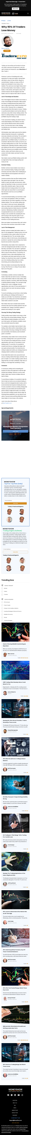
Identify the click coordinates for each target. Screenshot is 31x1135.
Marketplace (15, 1110)
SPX (27, 772)
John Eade (10, 921)
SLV (25, 657)
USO (27, 849)
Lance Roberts (12, 692)
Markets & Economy (8, 614)
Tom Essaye (11, 845)
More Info (15, 8)
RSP (23, 1040)
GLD (27, 657)
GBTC (22, 657)
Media (15, 1107)
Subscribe (15, 503)
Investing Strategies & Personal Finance (12, 611)
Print (9, 20)
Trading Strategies (8, 620)
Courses (6, 594)
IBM (25, 1001)
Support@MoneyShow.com (15, 1120)
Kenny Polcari (11, 997)
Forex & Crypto (7, 605)
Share (3, 20)
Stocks (5, 617)
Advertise (15, 1100)
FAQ (15, 1105)
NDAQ (27, 696)
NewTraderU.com (7, 403)
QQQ (25, 696)
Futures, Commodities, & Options (11, 608)
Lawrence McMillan (13, 806)
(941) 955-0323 (15, 1122)
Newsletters (15, 1112)
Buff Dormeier (12, 768)
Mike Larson (11, 653)
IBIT (24, 657)
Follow (7, 50)
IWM (21, 1040)
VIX (27, 810)
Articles (5, 588)
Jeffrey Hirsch (12, 883)
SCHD (25, 1040)
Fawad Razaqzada (13, 730)
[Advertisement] (15, 458)
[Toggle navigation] (28, 13)
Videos (5, 591)
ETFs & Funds (7, 602)
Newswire (15, 1115)
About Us (15, 1102)
